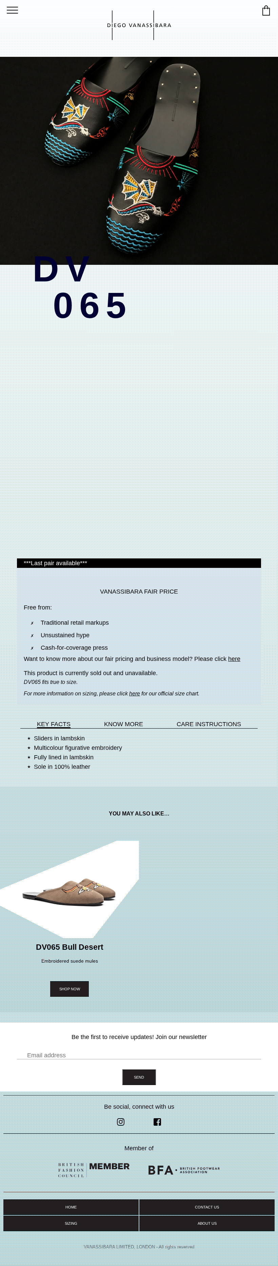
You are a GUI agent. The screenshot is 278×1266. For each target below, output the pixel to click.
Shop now (69, 989)
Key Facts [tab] (54, 724)
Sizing (71, 1223)
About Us (207, 1223)
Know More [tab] (123, 724)
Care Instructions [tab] (209, 724)
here (234, 658)
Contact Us (207, 1207)
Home (71, 1207)
